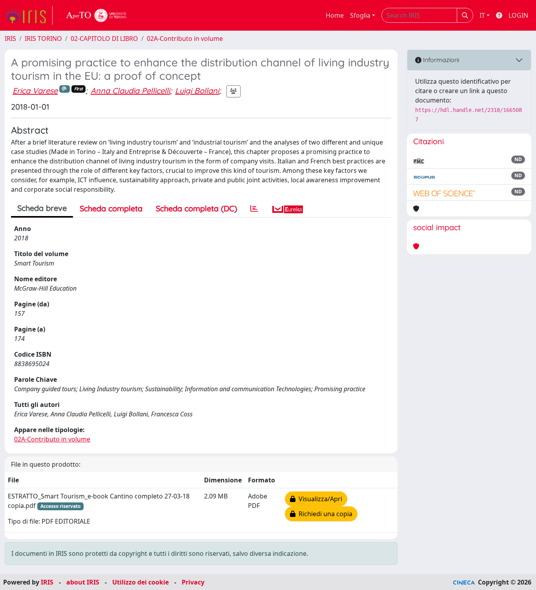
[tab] (254, 208)
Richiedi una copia (323, 513)
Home (335, 15)
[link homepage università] (96, 15)
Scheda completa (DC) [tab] (196, 208)
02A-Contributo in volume (185, 38)
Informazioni (440, 60)
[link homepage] (29, 15)
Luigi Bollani (197, 90)
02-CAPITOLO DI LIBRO (104, 38)
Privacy (193, 582)
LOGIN (518, 15)
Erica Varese (35, 90)
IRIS (10, 38)
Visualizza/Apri (318, 499)
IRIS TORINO (43, 38)
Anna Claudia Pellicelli (130, 90)
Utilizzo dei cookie (140, 582)
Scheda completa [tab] (111, 208)
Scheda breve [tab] (42, 208)
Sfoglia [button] (360, 15)
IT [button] (482, 15)
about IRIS (82, 582)
